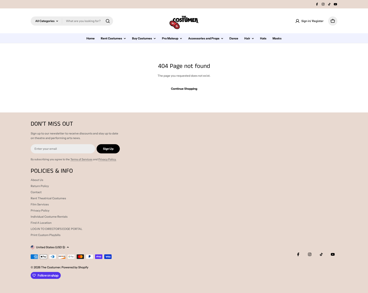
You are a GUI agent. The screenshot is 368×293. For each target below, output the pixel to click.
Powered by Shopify (75, 267)
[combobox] (72, 21)
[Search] (107, 21)
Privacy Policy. (107, 159)
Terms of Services (81, 159)
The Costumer (50, 267)
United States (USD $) (50, 247)
